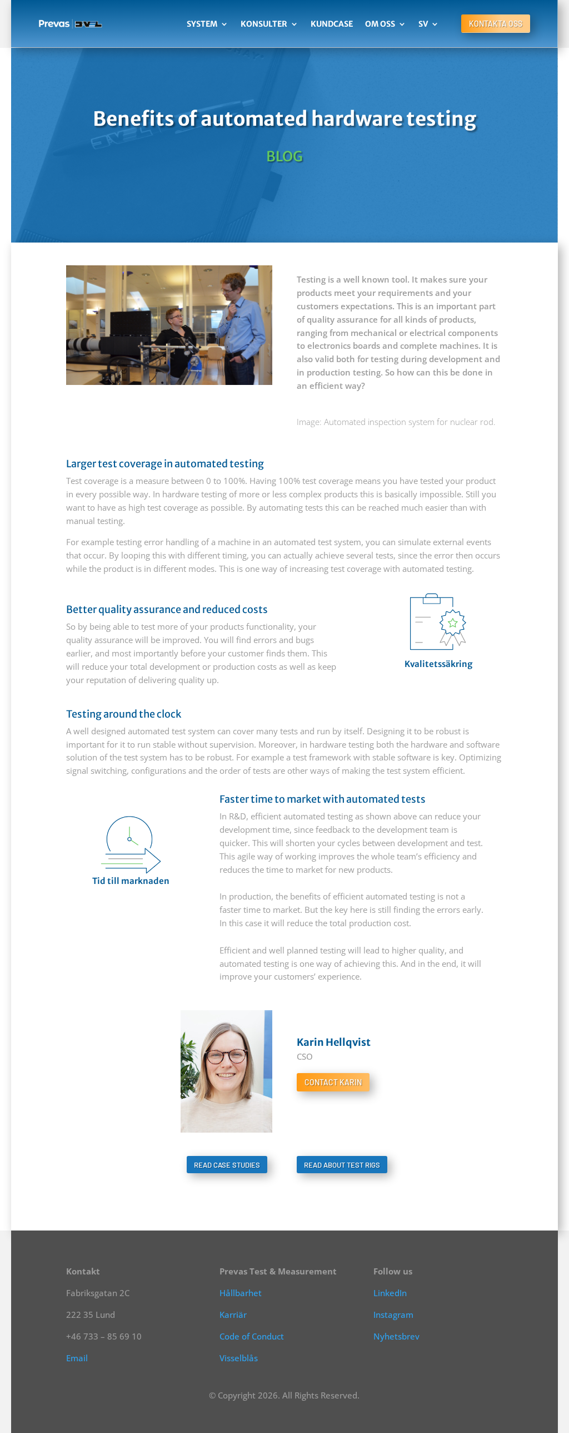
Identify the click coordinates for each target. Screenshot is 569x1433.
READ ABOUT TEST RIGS (342, 1164)
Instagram (393, 1314)
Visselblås (238, 1357)
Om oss (380, 24)
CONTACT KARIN (333, 1082)
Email (77, 1357)
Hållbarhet (240, 1292)
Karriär (233, 1314)
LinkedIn (390, 1292)
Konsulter (264, 24)
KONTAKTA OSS (495, 23)
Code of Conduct (251, 1336)
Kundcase (332, 24)
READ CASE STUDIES (227, 1164)
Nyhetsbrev (396, 1336)
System (202, 24)
